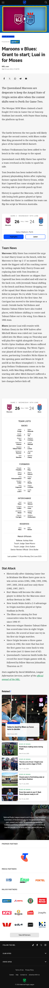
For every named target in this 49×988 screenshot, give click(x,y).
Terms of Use (19, 970)
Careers (11, 975)
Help (17, 975)
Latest (35, 237)
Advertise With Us (34, 975)
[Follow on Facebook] (37, 945)
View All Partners (24, 935)
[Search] (46, 2)
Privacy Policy (29, 970)
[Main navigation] (3, 2)
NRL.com (5, 66)
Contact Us (23, 975)
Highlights (13, 237)
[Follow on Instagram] (45, 945)
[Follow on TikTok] (33, 945)
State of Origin (8, 36)
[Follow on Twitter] (41, 945)
